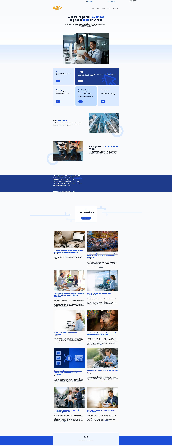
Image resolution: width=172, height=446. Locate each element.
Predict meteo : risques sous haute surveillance (99, 294)
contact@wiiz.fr (112, 1)
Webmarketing (115, 8)
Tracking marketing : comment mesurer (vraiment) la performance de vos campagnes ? (68, 372)
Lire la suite (101, 267)
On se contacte (86, 218)
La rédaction (89, 441)
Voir (80, 80)
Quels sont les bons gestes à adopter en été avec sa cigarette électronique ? (102, 334)
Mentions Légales (82, 441)
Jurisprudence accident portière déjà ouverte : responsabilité (67, 411)
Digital (97, 8)
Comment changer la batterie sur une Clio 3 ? (102, 371)
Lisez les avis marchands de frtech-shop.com (66, 333)
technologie (78, 178)
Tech (108, 8)
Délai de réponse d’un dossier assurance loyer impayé (101, 411)
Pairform (73, 191)
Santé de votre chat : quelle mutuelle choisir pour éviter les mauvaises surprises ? (69, 251)
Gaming (103, 8)
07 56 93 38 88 (90, 1)
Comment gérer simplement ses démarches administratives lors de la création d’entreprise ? (69, 295)
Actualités (92, 8)
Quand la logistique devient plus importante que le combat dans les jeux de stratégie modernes (102, 255)
